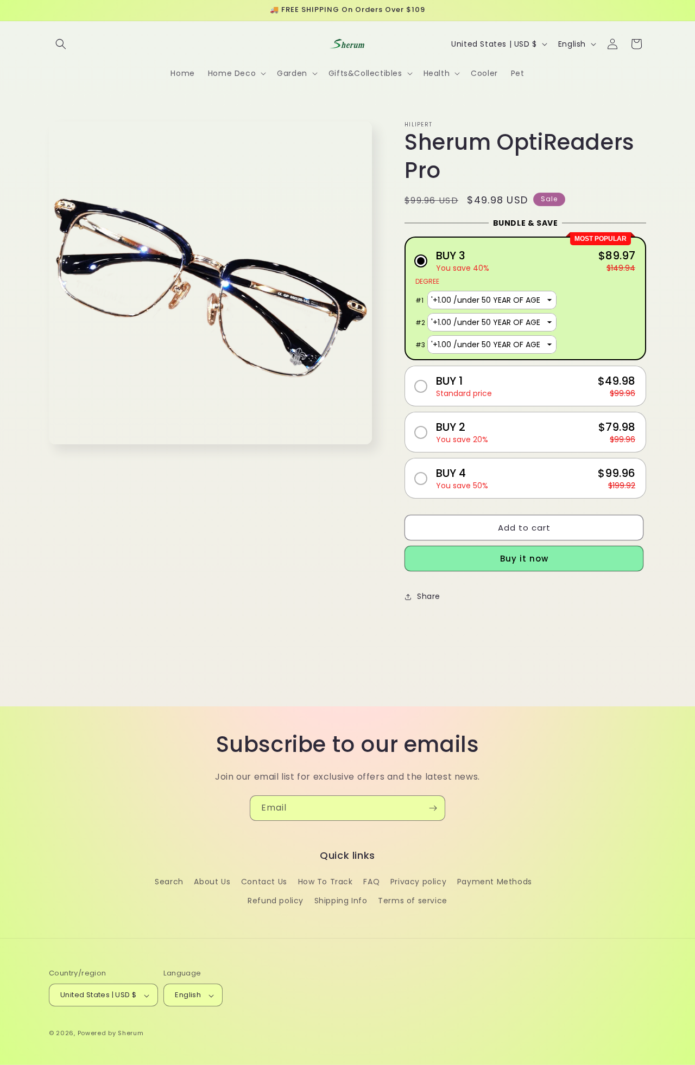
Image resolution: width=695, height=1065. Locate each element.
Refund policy (276, 901)
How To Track (325, 882)
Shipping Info (341, 901)
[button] (61, 44)
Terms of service (412, 901)
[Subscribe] (433, 808)
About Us (212, 882)
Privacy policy (418, 882)
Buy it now (524, 558)
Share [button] (428, 596)
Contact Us (264, 882)
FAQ (371, 882)
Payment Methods (494, 882)
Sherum (130, 1033)
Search (169, 882)
